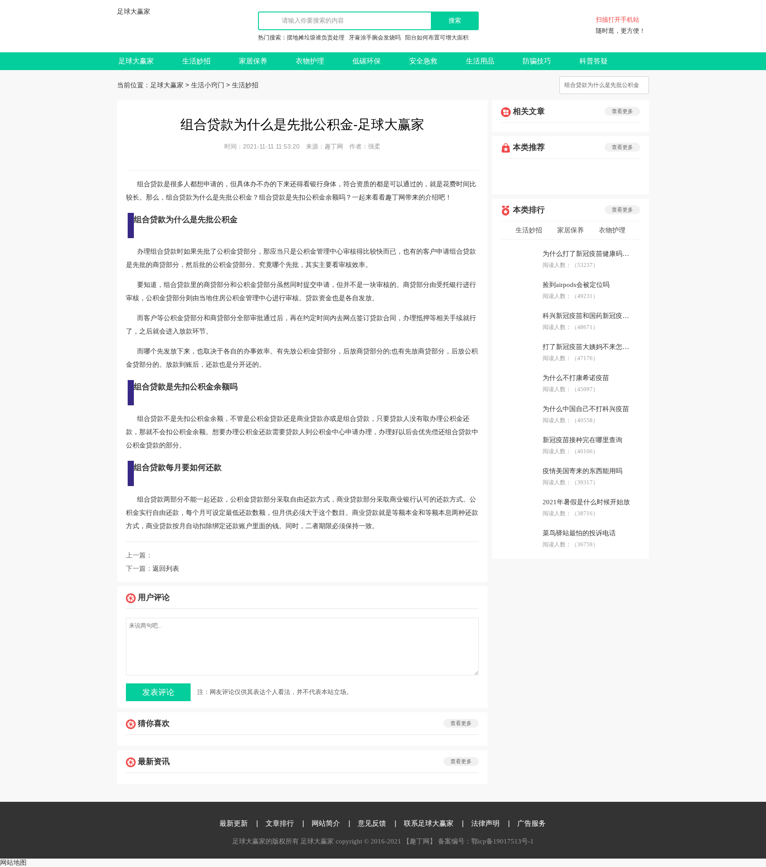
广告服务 (531, 823)
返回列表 (165, 568)
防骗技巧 (537, 61)
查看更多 (461, 723)
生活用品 (480, 61)
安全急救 (423, 61)
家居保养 (253, 61)
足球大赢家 (133, 11)
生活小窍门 (207, 85)
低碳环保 (366, 61)
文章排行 (280, 823)
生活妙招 (196, 61)
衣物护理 (310, 61)
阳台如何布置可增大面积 (437, 37)
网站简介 (326, 823)
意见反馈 (372, 823)
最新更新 (233, 823)
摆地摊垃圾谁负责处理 (315, 37)
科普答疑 (593, 61)
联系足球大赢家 (428, 823)
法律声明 (485, 823)
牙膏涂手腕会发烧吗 (375, 37)
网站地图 (13, 862)
